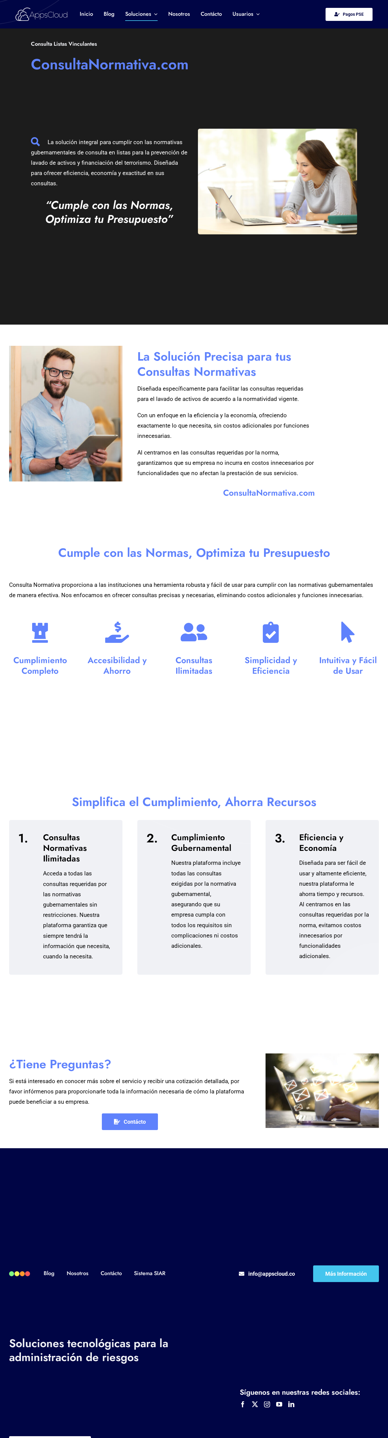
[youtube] (279, 1404)
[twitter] (255, 1404)
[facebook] (243, 1404)
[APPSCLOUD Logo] (41, 10)
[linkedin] (291, 1404)
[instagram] (267, 1404)
